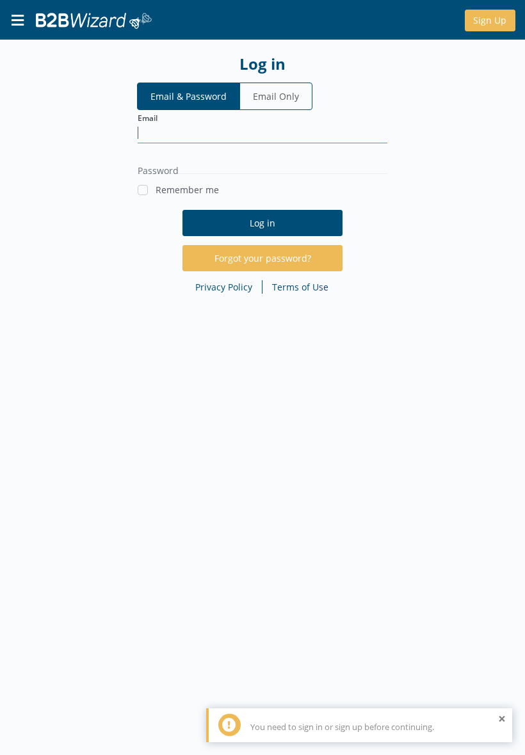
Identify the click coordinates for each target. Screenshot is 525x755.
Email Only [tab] (276, 96)
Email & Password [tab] (188, 96)
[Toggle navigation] (17, 19)
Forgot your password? (262, 258)
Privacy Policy (223, 287)
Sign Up (489, 20)
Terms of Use (300, 287)
